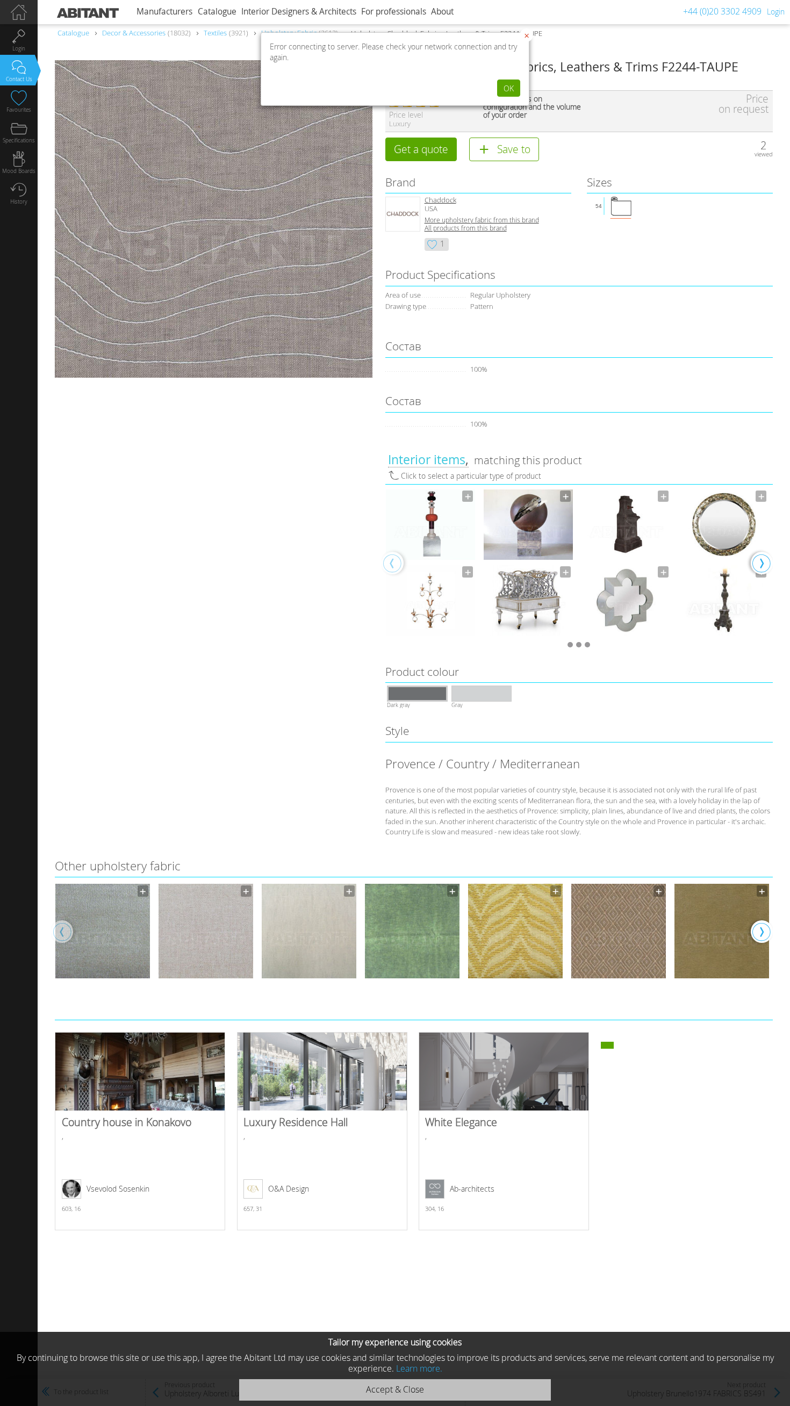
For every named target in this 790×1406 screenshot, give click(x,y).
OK (509, 88)
